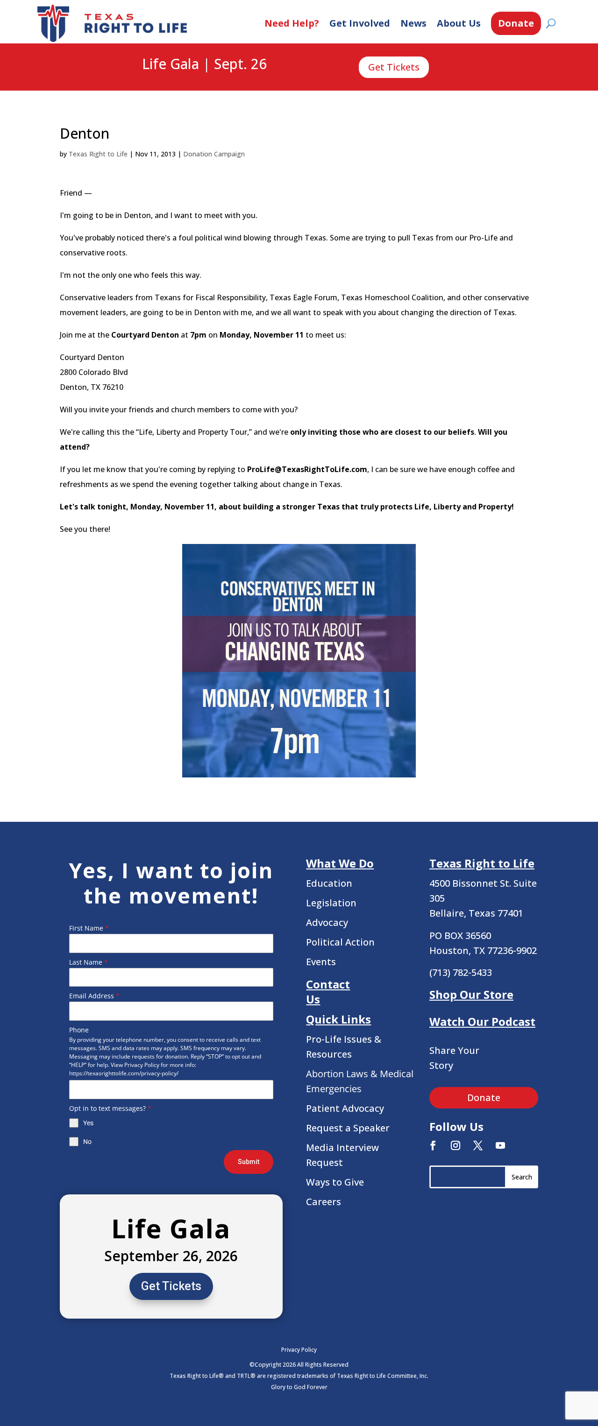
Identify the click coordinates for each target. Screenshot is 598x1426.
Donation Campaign (214, 153)
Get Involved (359, 23)
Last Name (88, 962)
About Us (459, 23)
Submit (248, 1161)
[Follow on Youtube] (500, 1145)
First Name (89, 928)
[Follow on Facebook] (433, 1145)
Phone (79, 1029)
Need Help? (291, 23)
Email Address (94, 995)
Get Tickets (394, 67)
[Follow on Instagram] (455, 1145)
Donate (516, 23)
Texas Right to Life (98, 153)
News (413, 23)
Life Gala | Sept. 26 (204, 64)
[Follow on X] (478, 1145)
